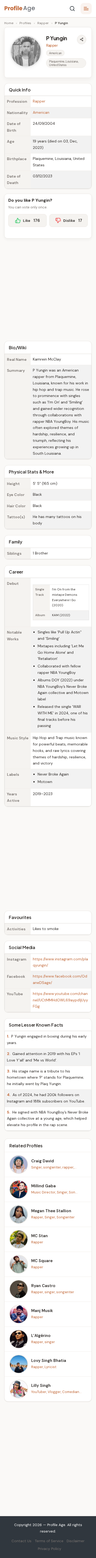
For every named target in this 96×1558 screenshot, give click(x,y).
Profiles (25, 23)
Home (8, 23)
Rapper (43, 23)
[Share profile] (81, 39)
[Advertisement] (48, 289)
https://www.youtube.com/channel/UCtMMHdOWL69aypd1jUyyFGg (60, 1000)
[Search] (72, 8)
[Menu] (86, 8)
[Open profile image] (26, 51)
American (41, 112)
